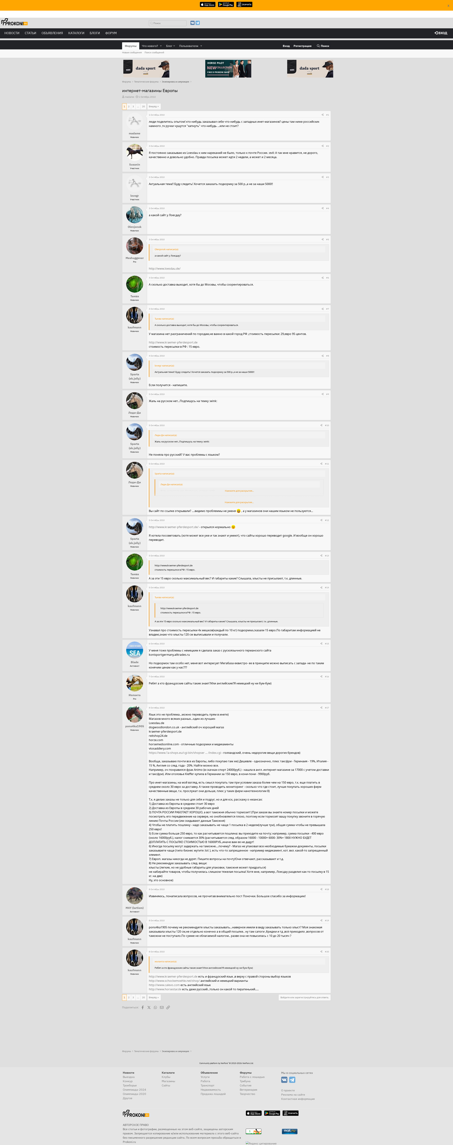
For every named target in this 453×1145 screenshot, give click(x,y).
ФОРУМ (111, 33)
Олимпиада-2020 (134, 1094)
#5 (327, 239)
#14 (327, 587)
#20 (327, 951)
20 (143, 106)
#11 (327, 463)
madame (129, 96)
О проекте (288, 1090)
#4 (327, 208)
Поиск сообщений (154, 52)
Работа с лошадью (252, 1077)
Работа (205, 1081)
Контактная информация (298, 1099)
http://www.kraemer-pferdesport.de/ (174, 527)
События (245, 1085)
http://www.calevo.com (164, 985)
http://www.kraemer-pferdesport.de (173, 342)
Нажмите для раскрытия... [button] (239, 490)
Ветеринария (248, 1089)
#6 (327, 277)
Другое (127, 1098)
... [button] (138, 106)
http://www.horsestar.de (165, 989)
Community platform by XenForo (226, 1063)
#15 (327, 643)
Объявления (52, 33)
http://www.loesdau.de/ (164, 268)
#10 (327, 425)
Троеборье (130, 1085)
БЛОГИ (95, 33)
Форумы (131, 46)
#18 (327, 889)
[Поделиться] (322, 115)
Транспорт (207, 1085)
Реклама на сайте (293, 1094)
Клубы (166, 1077)
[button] (161, 45)
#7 (327, 308)
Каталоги (76, 33)
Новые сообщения (132, 52)
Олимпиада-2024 (134, 1089)
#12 (327, 520)
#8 (327, 355)
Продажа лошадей (213, 1094)
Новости (11, 33)
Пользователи (188, 46)
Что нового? (150, 46)
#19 (327, 920)
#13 (327, 555)
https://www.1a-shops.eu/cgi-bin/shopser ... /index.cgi (185, 753)
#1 (327, 114)
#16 (327, 676)
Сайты (166, 1085)
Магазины (168, 1081)
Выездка (129, 1077)
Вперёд (153, 106)
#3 (327, 177)
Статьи (30, 33)
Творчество (247, 1094)
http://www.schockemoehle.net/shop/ (174, 981)
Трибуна (245, 1081)
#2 (327, 146)
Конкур (128, 1081)
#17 (327, 707)
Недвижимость (211, 1089)
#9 (327, 394)
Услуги (205, 1077)
